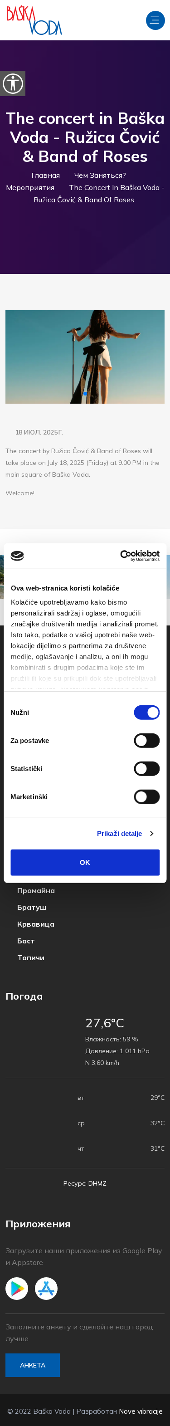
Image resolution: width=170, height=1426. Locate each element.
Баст (25, 941)
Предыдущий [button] (20, 357)
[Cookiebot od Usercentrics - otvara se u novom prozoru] (121, 556)
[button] (85, 394)
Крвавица (34, 924)
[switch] (147, 740)
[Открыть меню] (155, 20)
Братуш (30, 907)
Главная (45, 175)
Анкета (32, 1365)
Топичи (29, 958)
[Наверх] (143, 1417)
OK (85, 862)
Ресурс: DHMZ (85, 1183)
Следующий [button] (150, 357)
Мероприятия (30, 187)
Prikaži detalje (119, 833)
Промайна (35, 890)
